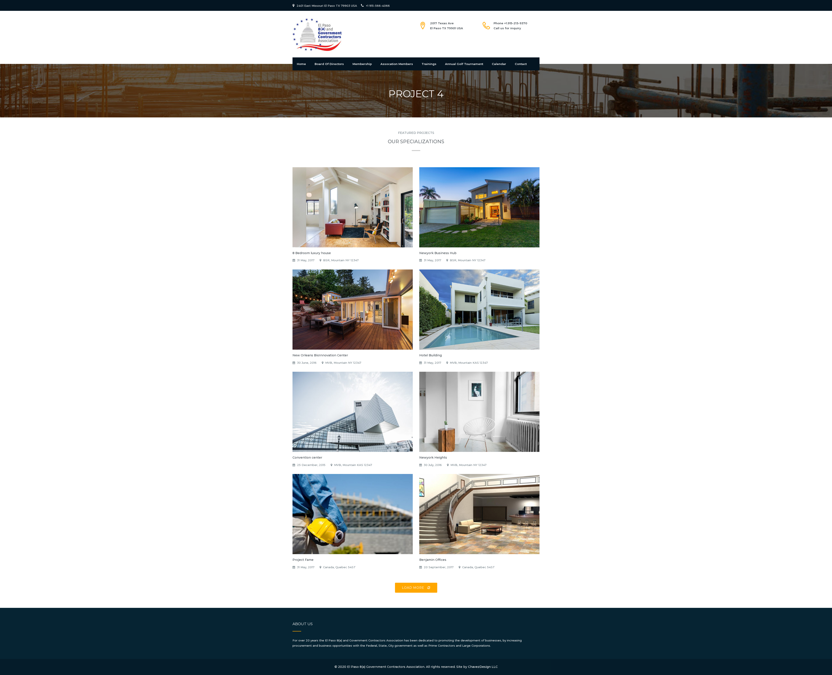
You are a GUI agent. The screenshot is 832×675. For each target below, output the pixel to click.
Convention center (307, 457)
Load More (413, 588)
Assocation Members (396, 64)
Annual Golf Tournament (464, 64)
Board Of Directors (329, 64)
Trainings (429, 64)
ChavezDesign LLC (483, 667)
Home (301, 64)
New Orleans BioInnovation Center (320, 355)
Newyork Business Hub (438, 253)
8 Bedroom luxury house (311, 253)
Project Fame (303, 560)
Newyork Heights (433, 457)
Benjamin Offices (432, 560)
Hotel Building (430, 355)
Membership (362, 64)
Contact (521, 64)
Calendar (499, 64)
